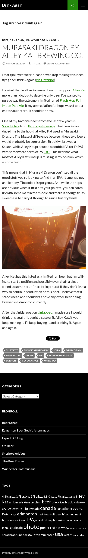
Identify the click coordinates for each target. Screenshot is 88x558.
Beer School (10, 422)
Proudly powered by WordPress (20, 552)
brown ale (32, 508)
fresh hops (43, 514)
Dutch (6, 514)
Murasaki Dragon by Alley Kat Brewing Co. (42, 51)
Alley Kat (79, 90)
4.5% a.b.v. (9, 496)
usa (59, 534)
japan (38, 520)
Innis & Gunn (17, 520)
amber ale (16, 502)
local (44, 520)
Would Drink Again (45, 40)
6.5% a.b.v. (50, 496)
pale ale (17, 527)
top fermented (44, 535)
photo (31, 526)
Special (22, 535)
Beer (5, 40)
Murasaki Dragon (60, 355)
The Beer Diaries (13, 461)
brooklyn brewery (36, 350)
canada (48, 508)
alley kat (12, 350)
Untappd (50, 360)
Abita (72, 496)
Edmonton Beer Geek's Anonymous (26, 430)
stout (31, 535)
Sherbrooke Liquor (14, 453)
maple (51, 520)
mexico (60, 520)
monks (6, 528)
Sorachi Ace (10, 126)
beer (46, 501)
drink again (73, 350)
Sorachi (11, 360)
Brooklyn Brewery (41, 126)
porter (45, 527)
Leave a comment (58, 63)
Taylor (36, 63)
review (65, 528)
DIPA (57, 350)
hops (29, 355)
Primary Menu (83, 5)
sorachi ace (30, 360)
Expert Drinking (12, 438)
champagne (76, 508)
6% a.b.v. (37, 496)
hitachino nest (71, 514)
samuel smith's (78, 528)
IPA (27, 40)
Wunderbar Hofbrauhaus (18, 469)
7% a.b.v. (63, 496)
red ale (55, 527)
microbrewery (73, 520)
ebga (13, 514)
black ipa (58, 502)
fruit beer (56, 514)
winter (68, 535)
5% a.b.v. (23, 496)
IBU (47, 152)
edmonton (13, 355)
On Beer (7, 446)
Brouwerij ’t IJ (16, 508)
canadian (63, 508)
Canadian (17, 40)
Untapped (45, 312)
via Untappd (45, 80)
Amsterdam (32, 502)
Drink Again (12, 5)
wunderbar (79, 535)
